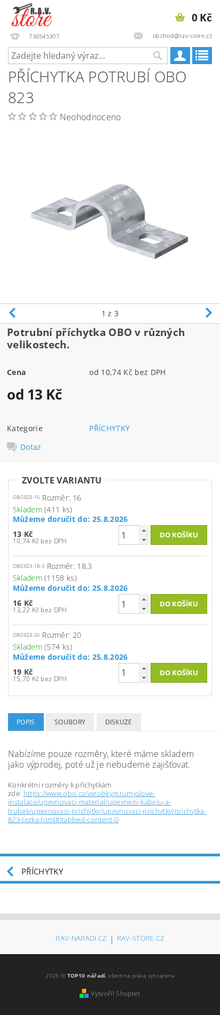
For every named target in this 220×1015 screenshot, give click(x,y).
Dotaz (31, 447)
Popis (26, 722)
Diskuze (118, 722)
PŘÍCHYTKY (109, 428)
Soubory (69, 722)
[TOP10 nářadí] (32, 14)
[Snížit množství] (143, 540)
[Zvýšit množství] (143, 530)
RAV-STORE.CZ (140, 939)
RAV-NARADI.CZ (81, 939)
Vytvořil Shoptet (115, 993)
